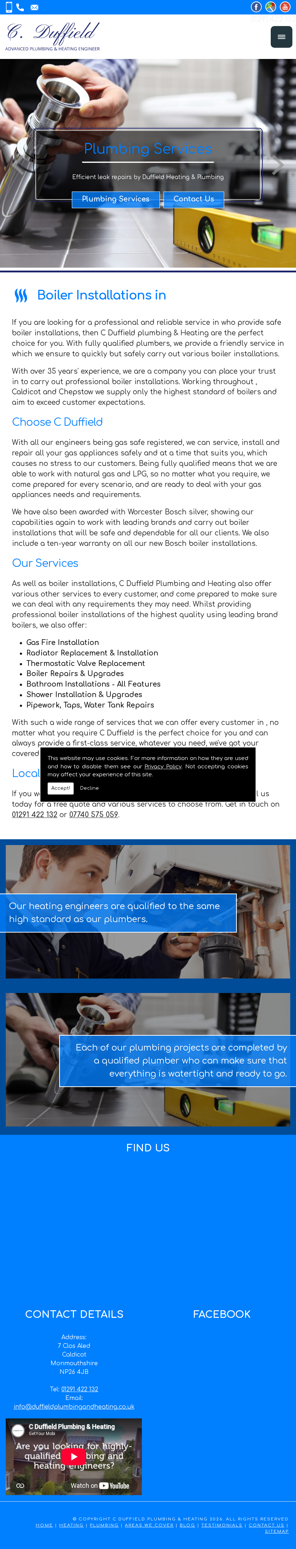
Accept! (60, 788)
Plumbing (104, 1525)
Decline (89, 788)
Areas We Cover (149, 1525)
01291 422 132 (79, 1389)
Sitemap (277, 1531)
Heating (71, 1525)
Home (44, 1525)
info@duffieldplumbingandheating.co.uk (74, 1407)
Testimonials (222, 1525)
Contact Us (194, 199)
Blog (187, 1525)
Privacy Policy (163, 767)
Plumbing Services (115, 199)
